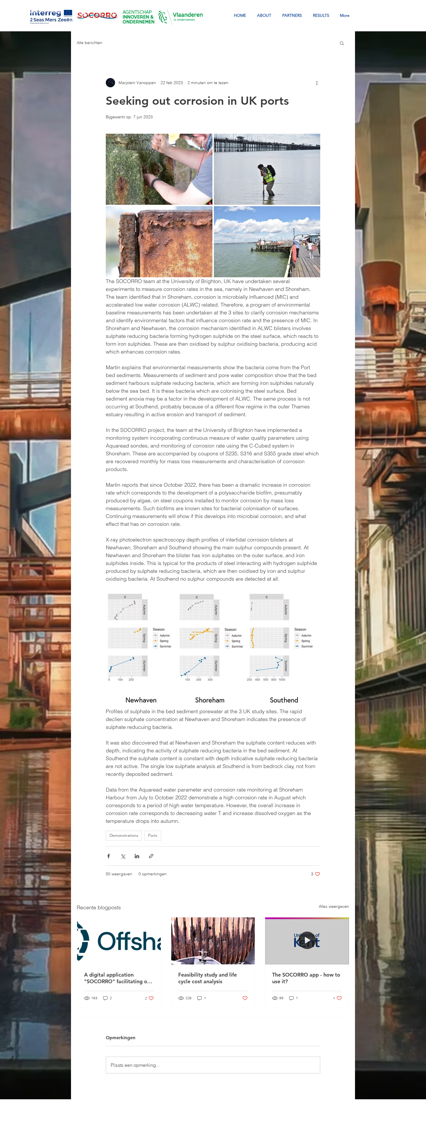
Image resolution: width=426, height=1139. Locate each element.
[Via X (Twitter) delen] (122, 856)
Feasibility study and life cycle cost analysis (207, 978)
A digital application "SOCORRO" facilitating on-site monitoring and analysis (118, 978)
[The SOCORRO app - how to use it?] (307, 940)
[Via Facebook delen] (108, 856)
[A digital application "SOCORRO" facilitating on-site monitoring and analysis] (119, 940)
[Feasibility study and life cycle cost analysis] (213, 940)
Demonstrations (124, 835)
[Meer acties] (316, 82)
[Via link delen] (151, 856)
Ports (152, 835)
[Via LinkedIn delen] (137, 856)
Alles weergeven (334, 906)
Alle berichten (89, 42)
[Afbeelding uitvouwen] (159, 169)
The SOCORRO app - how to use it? (306, 978)
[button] (342, 43)
